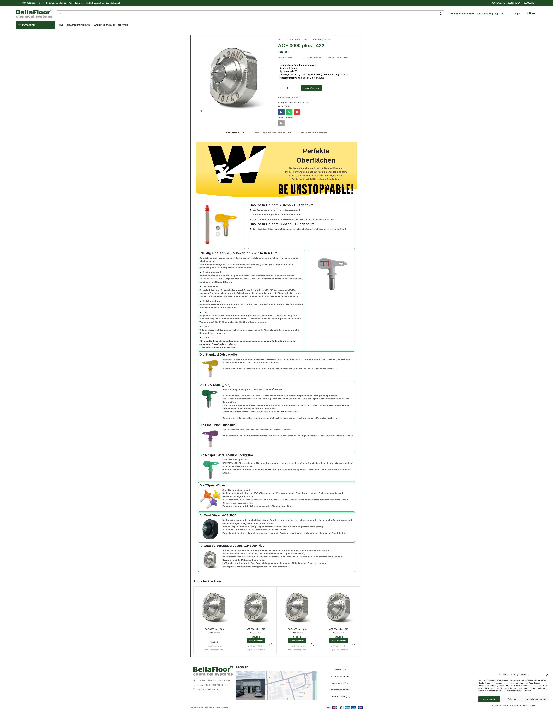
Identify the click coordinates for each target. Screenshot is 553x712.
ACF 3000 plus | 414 (297, 629)
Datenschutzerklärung (516, 705)
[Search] (441, 13)
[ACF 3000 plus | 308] (214, 607)
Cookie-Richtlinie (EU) (340, 696)
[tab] (235, 132)
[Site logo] (34, 13)
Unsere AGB (340, 670)
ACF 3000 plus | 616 (338, 629)
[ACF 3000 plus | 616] (339, 607)
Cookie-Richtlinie (499, 705)
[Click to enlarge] (200, 111)
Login (517, 13)
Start (280, 39)
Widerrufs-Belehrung (340, 676)
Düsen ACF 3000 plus (298, 39)
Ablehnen (512, 699)
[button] (547, 674)
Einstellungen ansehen (536, 699)
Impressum (530, 705)
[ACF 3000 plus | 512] (256, 607)
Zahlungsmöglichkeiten (340, 690)
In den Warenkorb (311, 88)
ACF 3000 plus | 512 (255, 629)
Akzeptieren (489, 699)
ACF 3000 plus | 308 (214, 629)
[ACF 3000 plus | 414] (297, 607)
